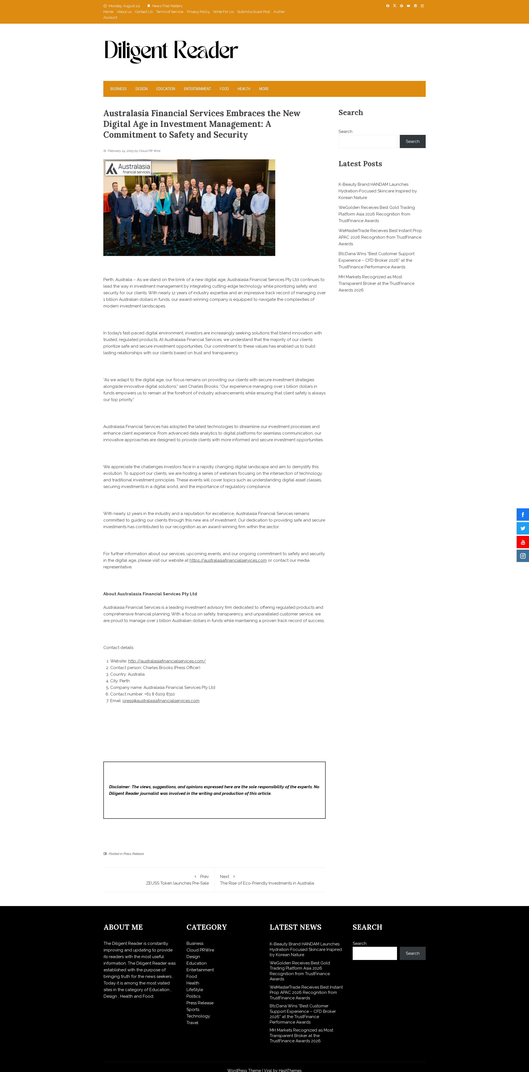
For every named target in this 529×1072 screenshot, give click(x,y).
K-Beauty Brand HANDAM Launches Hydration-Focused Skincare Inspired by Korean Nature (378, 191)
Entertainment (197, 88)
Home (108, 12)
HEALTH (244, 88)
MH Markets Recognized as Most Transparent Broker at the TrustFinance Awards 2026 (376, 283)
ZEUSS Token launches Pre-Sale (177, 880)
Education (165, 88)
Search (345, 131)
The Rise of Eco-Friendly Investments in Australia (267, 880)
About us (124, 12)
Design (142, 88)
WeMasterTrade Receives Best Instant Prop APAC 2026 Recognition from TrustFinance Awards (380, 237)
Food (224, 88)
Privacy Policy (198, 12)
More (264, 88)
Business (118, 88)
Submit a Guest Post (253, 12)
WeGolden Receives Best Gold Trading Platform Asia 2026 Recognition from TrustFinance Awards (377, 214)
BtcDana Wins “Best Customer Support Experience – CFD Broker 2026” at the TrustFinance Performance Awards (376, 260)
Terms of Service (169, 12)
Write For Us (223, 12)
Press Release (133, 854)
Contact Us (144, 12)
